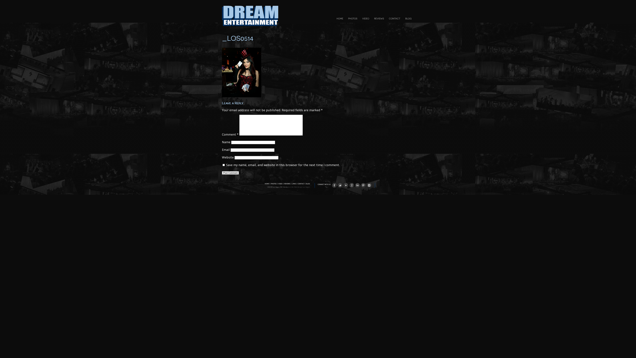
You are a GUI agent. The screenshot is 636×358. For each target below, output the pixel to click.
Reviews (379, 18)
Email (226, 150)
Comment (230, 134)
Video (365, 18)
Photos (352, 18)
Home (340, 18)
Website (228, 157)
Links (294, 183)
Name (226, 142)
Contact (394, 18)
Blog (408, 18)
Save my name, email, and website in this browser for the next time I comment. (283, 165)
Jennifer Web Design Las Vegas (299, 187)
